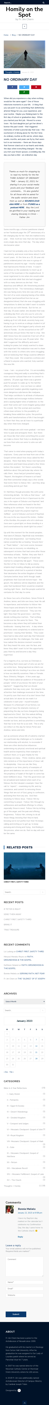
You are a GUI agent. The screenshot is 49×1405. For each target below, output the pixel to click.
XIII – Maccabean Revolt (17, 1168)
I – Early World (13, 1094)
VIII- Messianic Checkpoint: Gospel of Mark (25, 1141)
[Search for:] (12, 2)
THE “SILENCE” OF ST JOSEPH (31, 978)
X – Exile (10, 1147)
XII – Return (12, 1162)
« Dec (6, 1072)
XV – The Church (14, 1180)
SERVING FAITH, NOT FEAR (32, 973)
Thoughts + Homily (12, 1186)
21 (36, 1052)
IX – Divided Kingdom (16, 1117)
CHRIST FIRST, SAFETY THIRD (16, 882)
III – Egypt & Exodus (15, 1106)
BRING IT (8, 924)
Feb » (12, 1072)
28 (36, 1058)
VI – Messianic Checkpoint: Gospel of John (25, 1129)
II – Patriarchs (12, 1100)
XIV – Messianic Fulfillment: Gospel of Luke (25, 1174)
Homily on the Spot (24, 12)
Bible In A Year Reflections (15, 1088)
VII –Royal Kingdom (15, 1135)
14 (36, 1046)
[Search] (43, 2)
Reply (20, 1237)
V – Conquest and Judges (18, 1123)
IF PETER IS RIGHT (12, 909)
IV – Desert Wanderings (17, 1112)
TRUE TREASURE (11, 930)
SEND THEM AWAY (12, 914)
